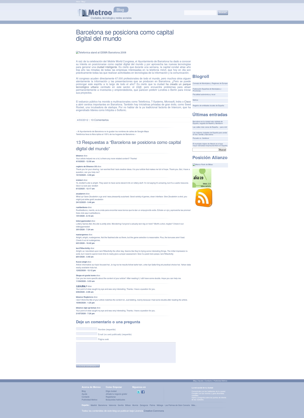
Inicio (78, 1)
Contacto (208, 380)
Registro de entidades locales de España (208, 105)
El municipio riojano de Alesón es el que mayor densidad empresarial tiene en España (210, 144)
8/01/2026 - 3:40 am (85, 256)
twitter (138, 392)
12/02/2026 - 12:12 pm (86, 270)
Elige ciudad (111, 391)
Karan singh (81, 261)
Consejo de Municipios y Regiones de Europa (210, 83)
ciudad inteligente (107, 67)
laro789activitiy (83, 248)
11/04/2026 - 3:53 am (85, 281)
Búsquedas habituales (115, 399)
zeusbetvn (80, 193)
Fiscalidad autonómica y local (204, 94)
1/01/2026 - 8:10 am (85, 215)
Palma (152, 405)
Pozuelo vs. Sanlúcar (201, 138)
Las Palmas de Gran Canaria (177, 405)
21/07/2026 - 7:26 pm (85, 313)
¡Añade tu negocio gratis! (116, 393)
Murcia (135, 405)
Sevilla (121, 405)
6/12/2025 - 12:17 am (85, 188)
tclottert (79, 180)
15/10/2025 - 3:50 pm (85, 175)
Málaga (160, 405)
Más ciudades (127, 9)
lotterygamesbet (83, 220)
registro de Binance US (86, 166)
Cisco (187, 101)
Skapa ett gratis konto (86, 275)
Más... (193, 405)
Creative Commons (154, 410)
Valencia (112, 405)
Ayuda (200, 380)
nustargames (82, 234)
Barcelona (102, 405)
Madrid (94, 405)
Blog (83, 1)
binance (79, 155)
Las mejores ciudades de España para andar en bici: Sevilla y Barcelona (210, 133)
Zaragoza (144, 405)
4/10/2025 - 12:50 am (85, 161)
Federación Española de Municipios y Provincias (207, 89)
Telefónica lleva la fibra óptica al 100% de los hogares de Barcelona (105, 134)
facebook (143, 392)
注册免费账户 (81, 286)
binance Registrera (84, 297)
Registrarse (111, 396)
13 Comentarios (100, 120)
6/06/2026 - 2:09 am (85, 291)
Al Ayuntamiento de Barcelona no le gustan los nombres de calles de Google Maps (113, 131)
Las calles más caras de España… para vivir (210, 127)
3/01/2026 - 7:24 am (85, 229)
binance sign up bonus (86, 307)
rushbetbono (81, 207)
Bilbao (128, 405)
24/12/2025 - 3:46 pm (85, 202)
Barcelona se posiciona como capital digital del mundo (125, 34)
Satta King (156, 264)
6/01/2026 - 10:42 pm (85, 243)
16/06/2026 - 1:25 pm (85, 302)
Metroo (195, 100)
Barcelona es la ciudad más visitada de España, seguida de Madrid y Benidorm (208, 122)
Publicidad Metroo (220, 380)
